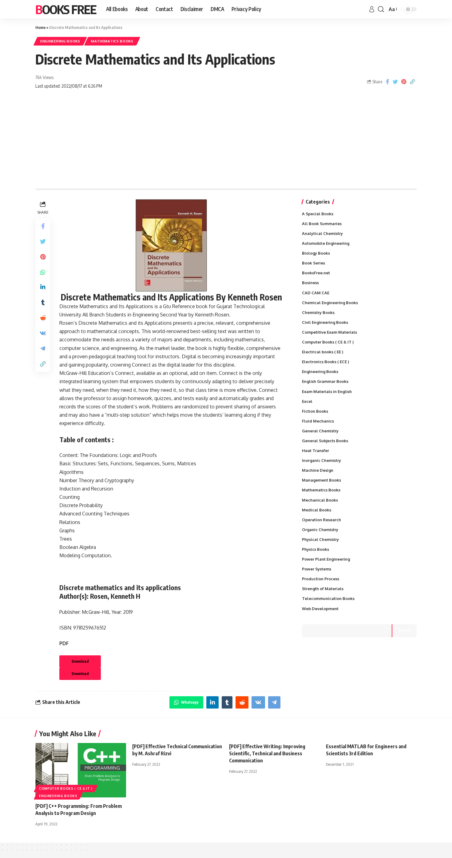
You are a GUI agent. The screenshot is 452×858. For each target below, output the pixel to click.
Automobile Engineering (325, 243)
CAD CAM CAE (315, 292)
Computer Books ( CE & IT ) (328, 342)
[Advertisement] (226, 142)
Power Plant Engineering (326, 559)
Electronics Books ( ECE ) (325, 361)
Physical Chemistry (320, 539)
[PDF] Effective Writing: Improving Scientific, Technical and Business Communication (267, 753)
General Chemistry (320, 430)
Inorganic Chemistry (321, 460)
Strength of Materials (322, 588)
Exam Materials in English (327, 391)
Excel (307, 401)
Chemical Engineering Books (330, 302)
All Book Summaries (322, 223)
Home (40, 27)
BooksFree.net (316, 272)
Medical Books (316, 509)
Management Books (321, 480)
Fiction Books (315, 411)
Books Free (65, 9)
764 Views (44, 77)
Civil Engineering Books (325, 322)
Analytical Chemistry (322, 233)
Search (404, 630)
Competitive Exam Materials (329, 332)
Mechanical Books (320, 500)
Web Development (320, 608)
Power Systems (316, 568)
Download (80, 661)
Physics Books (315, 549)
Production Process (320, 578)
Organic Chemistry (320, 529)
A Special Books (317, 213)
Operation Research (321, 519)
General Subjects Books (325, 440)
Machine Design (317, 470)
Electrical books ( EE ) (322, 351)
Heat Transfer (315, 450)
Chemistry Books (318, 312)
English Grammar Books (325, 381)
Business (310, 282)
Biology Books (316, 253)
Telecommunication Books (328, 598)
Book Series (313, 262)
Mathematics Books (112, 41)
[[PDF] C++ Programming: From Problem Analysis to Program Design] (80, 770)
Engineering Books (60, 41)
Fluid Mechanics (318, 421)
